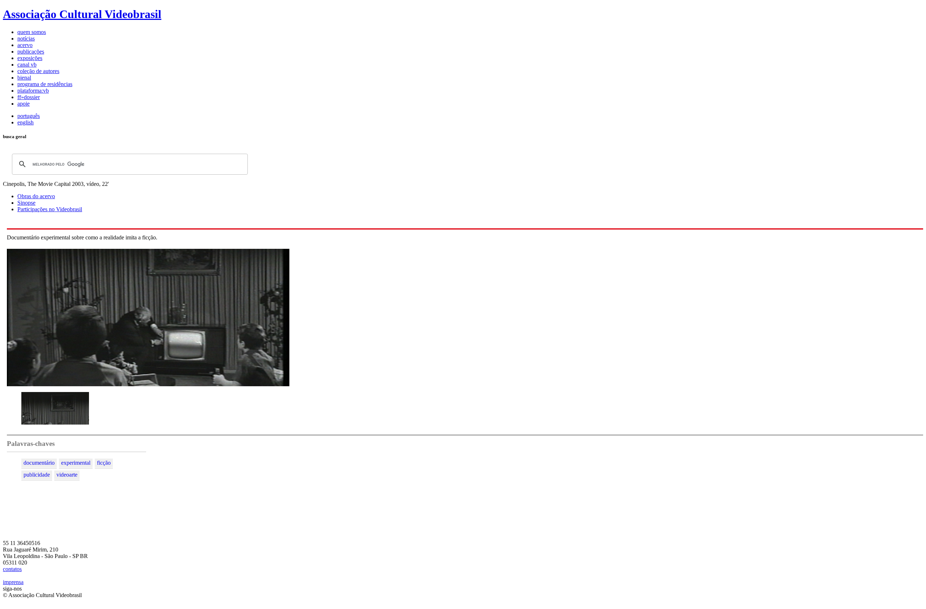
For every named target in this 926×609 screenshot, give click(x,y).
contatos (12, 569)
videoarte (66, 475)
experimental (75, 463)
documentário (39, 463)
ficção (104, 463)
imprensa (13, 582)
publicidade (37, 475)
